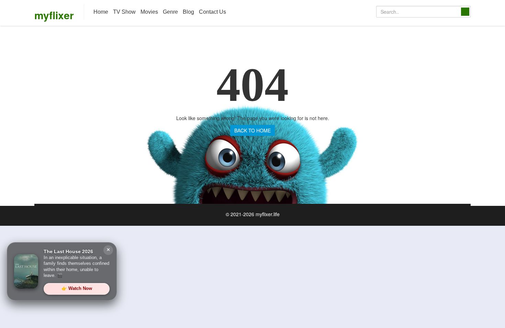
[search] (465, 12)
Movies (149, 12)
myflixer (54, 15)
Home (100, 12)
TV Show (124, 12)
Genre (170, 12)
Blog (188, 12)
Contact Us (212, 12)
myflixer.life (268, 214)
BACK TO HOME (252, 130)
